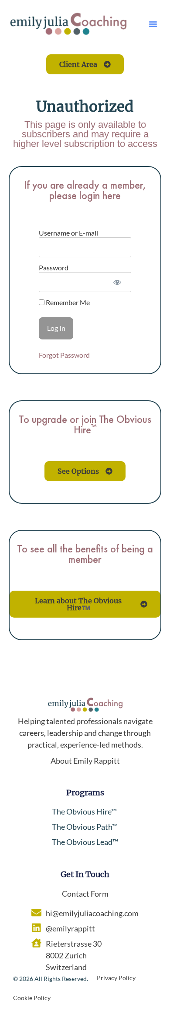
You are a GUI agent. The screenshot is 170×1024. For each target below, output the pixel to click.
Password (53, 267)
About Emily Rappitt (85, 760)
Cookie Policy (32, 997)
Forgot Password (64, 355)
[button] (153, 23)
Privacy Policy (116, 977)
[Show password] (117, 282)
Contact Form (85, 893)
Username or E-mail (68, 233)
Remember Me (67, 302)
